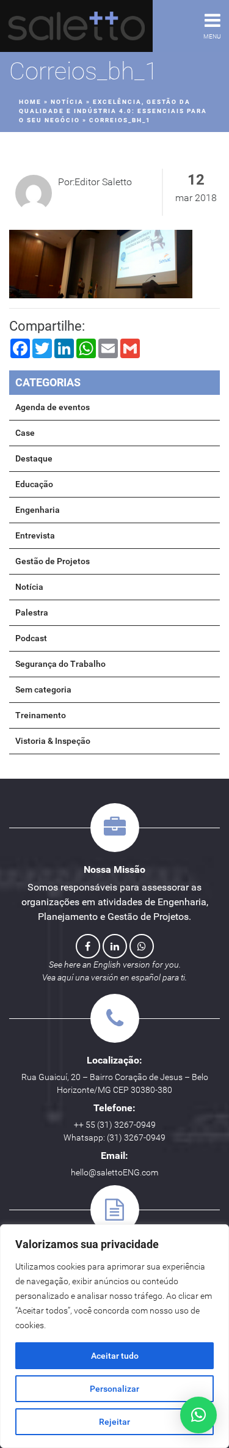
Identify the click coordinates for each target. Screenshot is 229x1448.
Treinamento (40, 715)
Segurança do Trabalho (60, 664)
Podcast (31, 638)
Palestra (31, 612)
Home (30, 101)
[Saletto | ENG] (76, 26)
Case (25, 433)
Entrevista (35, 535)
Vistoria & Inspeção (52, 741)
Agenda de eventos (52, 407)
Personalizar (114, 1389)
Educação (34, 484)
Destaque (34, 458)
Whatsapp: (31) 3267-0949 (114, 1137)
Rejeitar (114, 1422)
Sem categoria (43, 689)
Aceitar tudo (115, 1356)
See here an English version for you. (115, 964)
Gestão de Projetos (52, 561)
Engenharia (37, 510)
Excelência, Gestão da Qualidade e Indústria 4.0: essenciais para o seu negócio (113, 110)
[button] (198, 1415)
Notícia (67, 101)
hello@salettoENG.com (114, 1172)
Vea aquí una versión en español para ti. (114, 977)
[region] (114, 1336)
